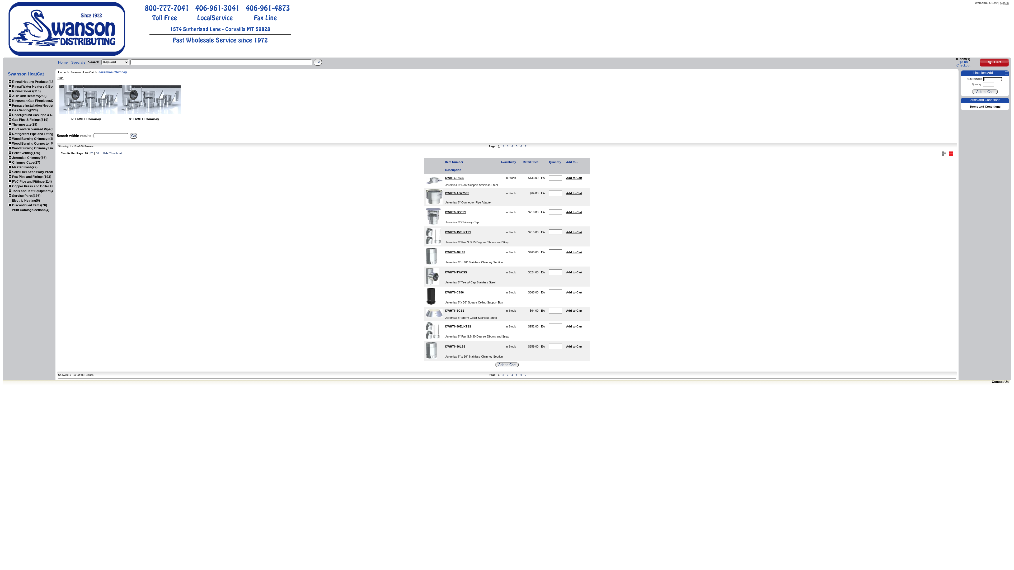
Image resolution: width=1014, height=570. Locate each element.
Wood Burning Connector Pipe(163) (38, 143)
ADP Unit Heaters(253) (28, 96)
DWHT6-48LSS (455, 252)
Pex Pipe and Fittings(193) (31, 177)
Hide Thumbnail (112, 153)
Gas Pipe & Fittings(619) (29, 120)
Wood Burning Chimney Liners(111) (38, 148)
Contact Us (1000, 382)
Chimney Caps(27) (25, 162)
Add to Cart (574, 177)
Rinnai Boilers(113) (26, 91)
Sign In (1004, 2)
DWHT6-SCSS (454, 310)
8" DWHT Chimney (144, 119)
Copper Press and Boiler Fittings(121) (40, 186)
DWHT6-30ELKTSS (458, 326)
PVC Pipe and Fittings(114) (31, 181)
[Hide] (60, 77)
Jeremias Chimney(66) (28, 158)
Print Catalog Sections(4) (30, 210)
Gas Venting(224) (24, 110)
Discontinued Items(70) (29, 205)
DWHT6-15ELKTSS (458, 232)
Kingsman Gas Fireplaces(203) (35, 101)
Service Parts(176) (25, 196)
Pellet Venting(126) (25, 153)
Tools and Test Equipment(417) (34, 191)
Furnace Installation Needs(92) (34, 105)
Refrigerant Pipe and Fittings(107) (37, 134)
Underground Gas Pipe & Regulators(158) (42, 115)
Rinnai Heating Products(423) (33, 82)
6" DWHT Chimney (86, 119)
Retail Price (530, 162)
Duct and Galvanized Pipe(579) (34, 129)
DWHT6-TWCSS (456, 272)
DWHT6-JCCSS (455, 212)
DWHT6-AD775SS (457, 193)
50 (97, 153)
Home (63, 62)
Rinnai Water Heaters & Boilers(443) (39, 86)
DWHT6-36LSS (455, 346)
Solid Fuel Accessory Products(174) (38, 172)
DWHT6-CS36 (454, 292)
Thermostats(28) (24, 124)
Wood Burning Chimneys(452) (34, 139)
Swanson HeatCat (82, 72)
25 (91, 153)
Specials (78, 62)
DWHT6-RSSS (454, 177)
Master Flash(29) (24, 167)
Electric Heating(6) (26, 200)
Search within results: (74, 136)
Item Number (454, 162)
